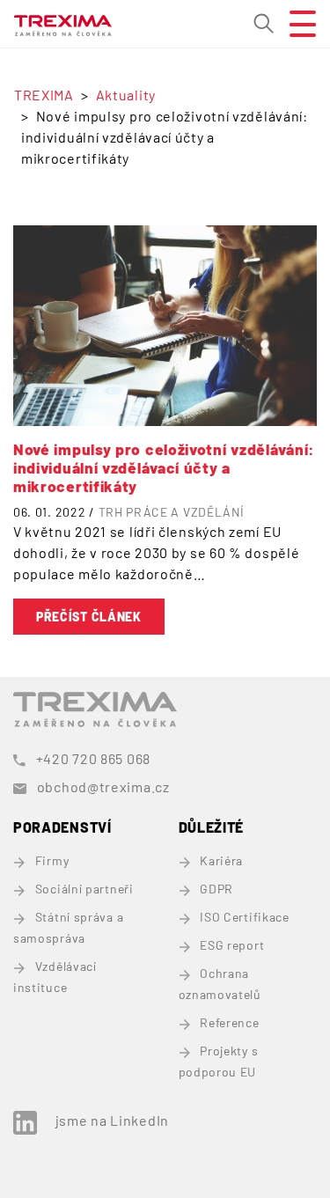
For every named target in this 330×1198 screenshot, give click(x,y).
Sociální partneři (84, 888)
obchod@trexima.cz (103, 786)
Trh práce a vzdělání (172, 511)
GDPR (216, 888)
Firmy (52, 860)
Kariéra (221, 860)
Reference (229, 1022)
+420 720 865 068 (93, 758)
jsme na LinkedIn (112, 1120)
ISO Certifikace (245, 916)
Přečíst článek (89, 616)
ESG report (232, 944)
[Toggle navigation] (295, 24)
